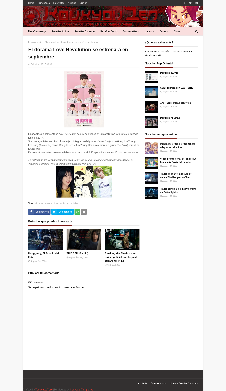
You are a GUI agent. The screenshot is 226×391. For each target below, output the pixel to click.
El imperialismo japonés (157, 51)
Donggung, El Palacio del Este (43, 255)
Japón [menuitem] (148, 31)
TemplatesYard (44, 389)
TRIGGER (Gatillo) (77, 253)
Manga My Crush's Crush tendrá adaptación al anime (177, 145)
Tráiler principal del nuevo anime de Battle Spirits (178, 190)
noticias (39, 42)
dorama (39, 203)
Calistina (35, 64)
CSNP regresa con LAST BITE (176, 87)
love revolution (61, 203)
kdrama (48, 203)
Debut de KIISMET (170, 118)
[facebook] (184, 3)
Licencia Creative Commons (184, 383)
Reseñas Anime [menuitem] (60, 31)
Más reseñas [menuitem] (130, 31)
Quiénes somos (158, 383)
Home (31, 3)
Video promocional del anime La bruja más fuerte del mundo (178, 160)
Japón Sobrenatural (182, 51)
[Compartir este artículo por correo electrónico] (84, 212)
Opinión (83, 3)
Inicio (31, 42)
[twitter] (190, 3)
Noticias (72, 3)
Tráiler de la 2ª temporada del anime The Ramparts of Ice (176, 175)
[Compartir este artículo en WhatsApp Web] (77, 212)
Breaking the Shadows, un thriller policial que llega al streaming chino (121, 257)
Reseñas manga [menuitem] (37, 31)
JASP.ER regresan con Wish (175, 103)
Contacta (142, 383)
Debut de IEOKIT (169, 72)
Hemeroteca (44, 3)
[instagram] (196, 3)
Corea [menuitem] (163, 31)
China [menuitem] (177, 31)
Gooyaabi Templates (81, 389)
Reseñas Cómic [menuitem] (109, 31)
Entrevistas (58, 3)
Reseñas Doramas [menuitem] (85, 31)
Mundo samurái (153, 55)
